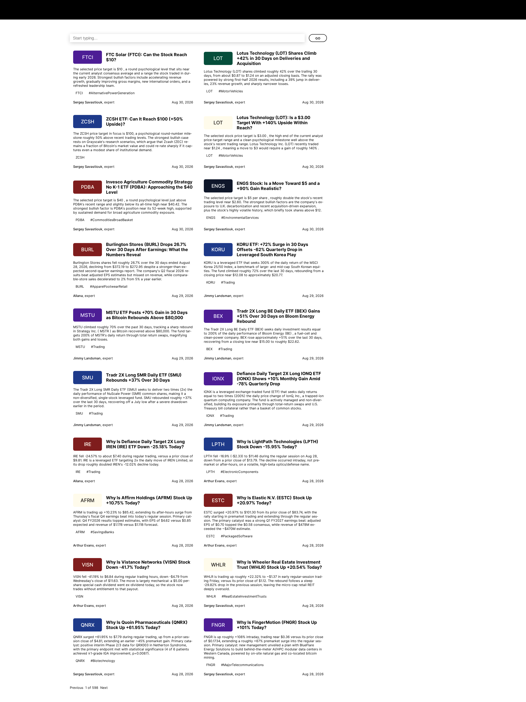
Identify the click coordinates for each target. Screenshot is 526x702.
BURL (80, 286)
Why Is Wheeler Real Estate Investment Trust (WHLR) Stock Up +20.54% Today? (279, 565)
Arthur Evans (214, 481)
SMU (79, 413)
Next (104, 688)
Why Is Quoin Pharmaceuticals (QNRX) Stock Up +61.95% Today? (147, 625)
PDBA (80, 220)
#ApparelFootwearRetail (108, 286)
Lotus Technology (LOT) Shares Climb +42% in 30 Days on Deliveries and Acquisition (276, 58)
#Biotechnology (103, 661)
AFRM (80, 532)
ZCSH (80, 157)
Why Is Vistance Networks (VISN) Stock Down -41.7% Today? (148, 565)
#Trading (228, 282)
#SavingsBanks (102, 532)
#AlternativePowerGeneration (112, 93)
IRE (78, 472)
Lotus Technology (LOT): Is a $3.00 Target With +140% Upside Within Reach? (273, 122)
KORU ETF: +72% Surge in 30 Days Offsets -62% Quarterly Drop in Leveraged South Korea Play (272, 249)
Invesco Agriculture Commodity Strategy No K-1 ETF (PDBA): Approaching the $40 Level (149, 187)
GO (317, 38)
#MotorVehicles (231, 91)
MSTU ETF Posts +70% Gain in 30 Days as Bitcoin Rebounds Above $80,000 (147, 315)
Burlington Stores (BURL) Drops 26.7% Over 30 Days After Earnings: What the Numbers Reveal (147, 249)
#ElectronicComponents (239, 472)
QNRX (80, 661)
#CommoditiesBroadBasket (111, 220)
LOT (209, 91)
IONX (210, 416)
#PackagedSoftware (237, 536)
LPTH (210, 472)
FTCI (79, 93)
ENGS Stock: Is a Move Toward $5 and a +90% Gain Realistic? (278, 186)
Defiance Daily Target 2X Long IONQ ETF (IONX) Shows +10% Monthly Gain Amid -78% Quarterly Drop (279, 378)
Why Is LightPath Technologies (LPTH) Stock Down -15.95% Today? (277, 444)
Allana (78, 296)
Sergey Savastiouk (87, 102)
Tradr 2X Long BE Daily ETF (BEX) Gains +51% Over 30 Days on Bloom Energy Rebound (278, 316)
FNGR (210, 665)
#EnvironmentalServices (240, 217)
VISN (79, 596)
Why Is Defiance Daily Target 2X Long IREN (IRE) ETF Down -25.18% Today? (145, 444)
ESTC (210, 536)
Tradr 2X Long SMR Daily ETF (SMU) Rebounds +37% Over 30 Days (144, 377)
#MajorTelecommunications (242, 665)
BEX (209, 349)
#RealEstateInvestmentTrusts (244, 596)
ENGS (210, 217)
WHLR (211, 596)
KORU (210, 282)
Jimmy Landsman (217, 296)
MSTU (80, 347)
